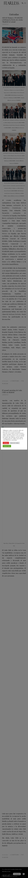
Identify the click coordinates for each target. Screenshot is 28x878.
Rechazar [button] (6, 443)
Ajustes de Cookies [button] (14, 443)
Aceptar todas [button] (7, 446)
